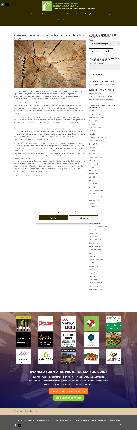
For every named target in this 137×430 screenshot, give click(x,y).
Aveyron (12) (93, 124)
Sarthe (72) (93, 233)
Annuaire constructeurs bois (59, 14)
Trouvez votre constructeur (68, 391)
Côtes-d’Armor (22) (95, 141)
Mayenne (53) (94, 200)
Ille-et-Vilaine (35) (95, 170)
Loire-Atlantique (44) (96, 190)
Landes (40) (93, 184)
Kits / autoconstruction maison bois (101, 100)
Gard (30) (92, 154)
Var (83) (91, 263)
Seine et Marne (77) (96, 250)
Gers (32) (92, 160)
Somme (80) (93, 253)
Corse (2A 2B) (93, 131)
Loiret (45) (92, 193)
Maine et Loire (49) (95, 197)
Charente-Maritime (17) (97, 137)
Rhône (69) (93, 230)
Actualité (77, 14)
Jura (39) (92, 180)
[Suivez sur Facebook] (2, 4)
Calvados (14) (93, 134)
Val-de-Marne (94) (95, 289)
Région (91, 40)
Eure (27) (92, 147)
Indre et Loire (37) (95, 174)
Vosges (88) (93, 273)
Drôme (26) (93, 144)
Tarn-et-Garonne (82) (96, 260)
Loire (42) (92, 187)
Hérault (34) (93, 167)
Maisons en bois (95, 93)
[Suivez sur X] (7, 4)
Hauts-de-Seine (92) (96, 283)
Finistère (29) (93, 151)
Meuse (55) (93, 207)
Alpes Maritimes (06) (96, 118)
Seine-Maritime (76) (96, 246)
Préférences (83, 218)
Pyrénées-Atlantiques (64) (98, 227)
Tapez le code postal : (96, 63)
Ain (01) (91, 111)
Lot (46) (91, 203)
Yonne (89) (92, 276)
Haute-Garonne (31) (96, 157)
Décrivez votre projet (68, 398)
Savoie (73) (93, 236)
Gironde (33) (93, 164)
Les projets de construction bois (109, 421)
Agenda (111, 14)
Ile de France (93, 243)
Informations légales (88, 421)
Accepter (53, 218)
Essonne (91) (93, 279)
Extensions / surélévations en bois (101, 96)
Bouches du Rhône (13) (97, 127)
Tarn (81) (92, 256)
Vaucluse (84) (93, 266)
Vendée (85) (93, 270)
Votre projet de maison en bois (34, 14)
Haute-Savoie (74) (95, 240)
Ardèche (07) (93, 121)
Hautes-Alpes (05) (95, 114)
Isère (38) (92, 177)
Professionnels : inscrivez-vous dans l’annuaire (32, 421)
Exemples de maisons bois (94, 14)
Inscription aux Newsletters (68, 20)
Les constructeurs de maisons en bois (65, 421)
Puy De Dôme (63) (95, 223)
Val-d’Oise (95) (94, 286)
